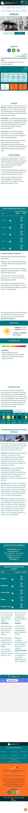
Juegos (25, 755)
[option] (5, 87)
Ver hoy (19, 33)
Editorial (18, 762)
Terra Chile (4, 752)
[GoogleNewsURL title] (18, 50)
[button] (26, 2)
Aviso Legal (6, 776)
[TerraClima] (22, 2)
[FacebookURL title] (9, 50)
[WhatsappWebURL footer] (14, 792)
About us (23, 776)
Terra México (23, 752)
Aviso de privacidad (14, 776)
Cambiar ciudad (8, 33)
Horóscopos (14, 755)
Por (24, 54)
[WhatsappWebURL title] (14, 50)
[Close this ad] (26, 804)
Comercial (10, 762)
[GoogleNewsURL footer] (18, 792)
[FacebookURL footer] (9, 792)
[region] (14, 40)
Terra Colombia (14, 752)
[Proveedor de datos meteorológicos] (14, 800)
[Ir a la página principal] (9, 2)
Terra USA (3, 755)
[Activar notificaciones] (25, 809)
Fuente (21, 56)
